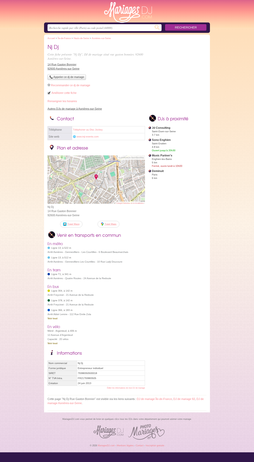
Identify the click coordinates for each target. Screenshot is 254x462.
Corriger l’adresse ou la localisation (130, 203)
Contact (140, 445)
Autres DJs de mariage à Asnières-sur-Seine (75, 108)
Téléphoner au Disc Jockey (88, 129)
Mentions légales (125, 445)
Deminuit (158, 171)
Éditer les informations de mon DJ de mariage (126, 388)
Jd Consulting (161, 127)
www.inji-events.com (88, 136)
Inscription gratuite (155, 445)
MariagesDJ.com (127, 12)
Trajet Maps (110, 224)
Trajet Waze (73, 224)
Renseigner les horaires (62, 101)
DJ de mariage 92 (184, 399)
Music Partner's (162, 155)
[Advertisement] (177, 67)
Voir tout (53, 318)
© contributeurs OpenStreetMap (131, 157)
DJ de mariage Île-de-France (154, 399)
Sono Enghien (161, 139)
